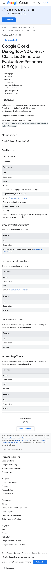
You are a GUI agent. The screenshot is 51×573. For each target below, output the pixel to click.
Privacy (17, 553)
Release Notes (7, 490)
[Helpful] (16, 35)
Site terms (26, 553)
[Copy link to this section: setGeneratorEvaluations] (31, 261)
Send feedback (11, 40)
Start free (9, 20)
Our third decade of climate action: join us (18, 557)
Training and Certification (11, 519)
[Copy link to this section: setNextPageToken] (25, 356)
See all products (8, 461)
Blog (3, 529)
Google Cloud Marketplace (11, 468)
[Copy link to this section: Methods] (16, 150)
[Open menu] (3, 3)
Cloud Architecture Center (11, 515)
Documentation (14, 27)
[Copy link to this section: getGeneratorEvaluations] (32, 225)
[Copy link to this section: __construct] (17, 156)
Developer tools (28, 27)
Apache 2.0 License (21, 440)
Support (5, 486)
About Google (7, 553)
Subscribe (40, 562)
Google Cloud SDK (17, 9)
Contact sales (7, 472)
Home (4, 27)
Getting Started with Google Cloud (14, 508)
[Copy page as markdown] (25, 67)
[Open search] (34, 2)
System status (7, 494)
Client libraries (18, 13)
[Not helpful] (20, 35)
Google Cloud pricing (9, 465)
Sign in (45, 3)
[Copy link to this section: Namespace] (19, 135)
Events (4, 533)
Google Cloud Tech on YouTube (13, 545)
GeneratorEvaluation (18, 198)
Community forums (9, 482)
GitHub (4, 504)
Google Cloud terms (39, 553)
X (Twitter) (6, 537)
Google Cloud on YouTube (11, 541)
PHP (33, 9)
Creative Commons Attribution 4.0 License (18, 438)
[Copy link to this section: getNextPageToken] (25, 319)
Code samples (7, 512)
